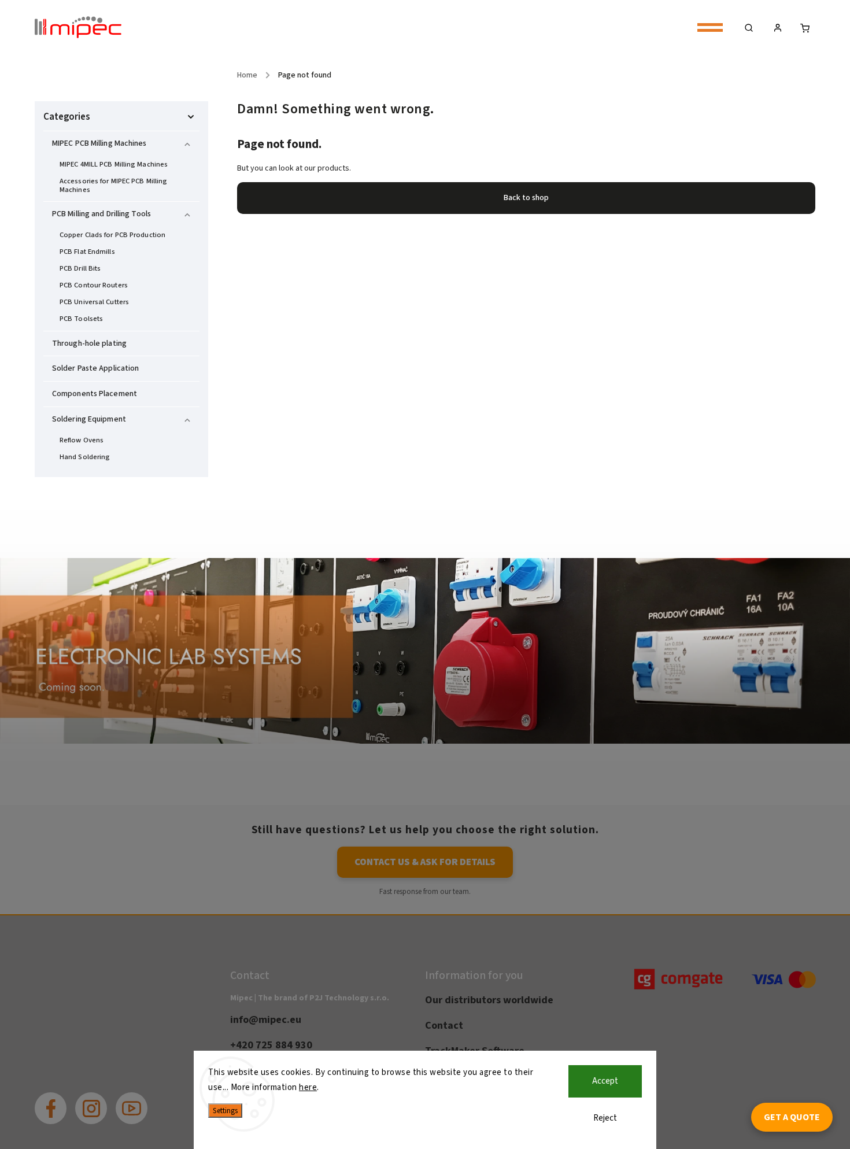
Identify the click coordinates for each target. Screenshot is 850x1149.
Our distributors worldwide (489, 999)
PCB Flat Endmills (87, 251)
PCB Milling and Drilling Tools (101, 214)
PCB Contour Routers (94, 285)
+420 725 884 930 (271, 1044)
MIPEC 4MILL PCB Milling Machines (114, 164)
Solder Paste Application (95, 368)
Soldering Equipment (89, 419)
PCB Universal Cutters (94, 302)
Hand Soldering (85, 457)
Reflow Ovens (82, 440)
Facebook (59, 1099)
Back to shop (526, 198)
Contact (444, 1025)
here (308, 1087)
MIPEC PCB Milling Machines (99, 143)
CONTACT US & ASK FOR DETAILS (425, 862)
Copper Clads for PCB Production (112, 235)
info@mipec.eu (265, 1019)
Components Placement (94, 394)
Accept (605, 1081)
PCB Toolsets (81, 318)
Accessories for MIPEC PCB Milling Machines (113, 185)
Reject (605, 1118)
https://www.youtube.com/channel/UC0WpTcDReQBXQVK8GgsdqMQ (140, 1099)
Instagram (100, 1099)
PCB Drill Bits (80, 268)
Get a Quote (792, 1117)
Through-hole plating (89, 343)
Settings (225, 1110)
